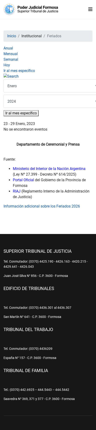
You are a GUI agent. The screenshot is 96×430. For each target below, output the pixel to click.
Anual (8, 48)
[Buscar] (48, 76)
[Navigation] (90, 9)
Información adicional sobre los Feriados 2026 (41, 206)
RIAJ (17, 191)
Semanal (10, 59)
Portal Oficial (23, 180)
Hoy (6, 65)
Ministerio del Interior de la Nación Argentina (49, 168)
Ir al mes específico (19, 70)
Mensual (10, 54)
